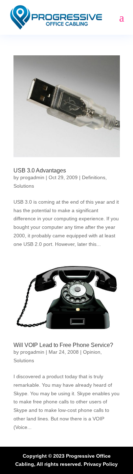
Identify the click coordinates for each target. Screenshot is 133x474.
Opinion (91, 352)
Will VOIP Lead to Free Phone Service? (63, 345)
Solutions (23, 186)
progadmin (32, 177)
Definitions (93, 177)
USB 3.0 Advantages (39, 170)
